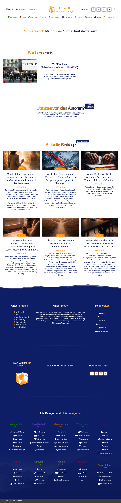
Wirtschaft (82, 424)
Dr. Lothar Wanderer (59, 71)
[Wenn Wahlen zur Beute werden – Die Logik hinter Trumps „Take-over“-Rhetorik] (99, 160)
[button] (114, 9)
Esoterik (82, 462)
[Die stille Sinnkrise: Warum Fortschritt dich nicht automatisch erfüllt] (60, 227)
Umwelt (38, 462)
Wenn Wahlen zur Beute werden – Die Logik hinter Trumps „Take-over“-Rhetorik (99, 177)
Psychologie (21, 235)
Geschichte (104, 465)
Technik (60, 462)
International (99, 169)
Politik (16, 462)
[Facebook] (93, 9)
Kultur (104, 424)
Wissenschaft (60, 424)
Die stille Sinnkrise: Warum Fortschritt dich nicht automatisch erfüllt (61, 243)
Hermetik (21, 169)
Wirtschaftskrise (60, 169)
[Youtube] (109, 9)
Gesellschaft (39, 424)
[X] (104, 9)
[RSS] (98, 9)
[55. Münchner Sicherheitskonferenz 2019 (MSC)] (20, 71)
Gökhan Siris (21, 187)
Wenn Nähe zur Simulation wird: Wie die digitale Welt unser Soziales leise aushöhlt (99, 243)
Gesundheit (16, 424)
